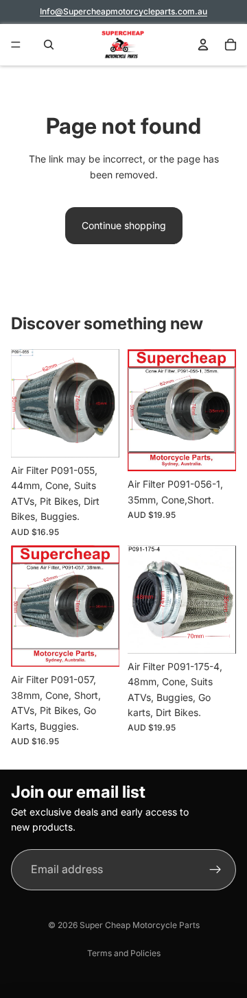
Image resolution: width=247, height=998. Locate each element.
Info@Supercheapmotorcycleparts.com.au (123, 11)
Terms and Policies (124, 953)
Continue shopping (124, 225)
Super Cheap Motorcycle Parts (140, 925)
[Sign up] (215, 869)
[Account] (203, 44)
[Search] (45, 44)
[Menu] (16, 44)
